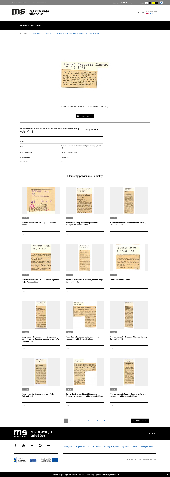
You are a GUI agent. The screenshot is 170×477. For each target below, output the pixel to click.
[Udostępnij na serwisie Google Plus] (92, 129)
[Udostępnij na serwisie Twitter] (95, 129)
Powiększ (86, 116)
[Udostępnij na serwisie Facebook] (97, 129)
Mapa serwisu (80, 447)
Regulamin (125, 447)
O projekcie (97, 447)
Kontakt (134, 447)
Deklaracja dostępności (111, 447)
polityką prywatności (111, 475)
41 (104, 420)
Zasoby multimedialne (39, 3)
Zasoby (48, 33)
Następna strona (139, 421)
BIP (89, 447)
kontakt (141, 12)
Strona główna (35, 33)
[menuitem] (141, 12)
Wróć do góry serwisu (147, 447)
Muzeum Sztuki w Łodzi (19, 3)
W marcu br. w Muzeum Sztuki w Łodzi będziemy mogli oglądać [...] (78, 33)
